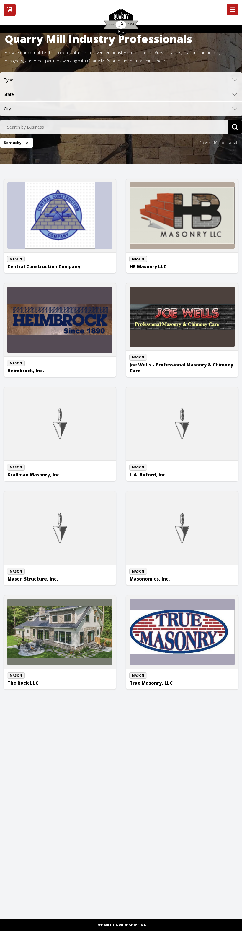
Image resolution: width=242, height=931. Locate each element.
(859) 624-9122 (26, 679)
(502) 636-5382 (26, 256)
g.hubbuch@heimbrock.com (37, 373)
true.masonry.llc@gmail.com (160, 685)
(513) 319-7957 (148, 679)
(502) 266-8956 (148, 575)
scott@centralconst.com (34, 263)
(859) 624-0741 (148, 263)
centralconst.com (28, 269)
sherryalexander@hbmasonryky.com (167, 269)
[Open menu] (232, 9)
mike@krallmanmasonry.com (38, 477)
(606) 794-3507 (148, 367)
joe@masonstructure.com (35, 581)
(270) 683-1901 (148, 471)
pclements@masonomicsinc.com (163, 581)
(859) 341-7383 (26, 471)
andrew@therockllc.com (34, 685)
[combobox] (114, 127)
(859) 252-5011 (26, 575)
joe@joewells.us (149, 373)
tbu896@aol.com (150, 477)
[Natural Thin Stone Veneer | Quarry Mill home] (121, 24)
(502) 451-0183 (26, 367)
